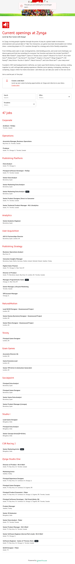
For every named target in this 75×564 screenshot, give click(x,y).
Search (6, 95)
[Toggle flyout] (69, 97)
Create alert (16, 85)
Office (40, 95)
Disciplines (7, 103)
